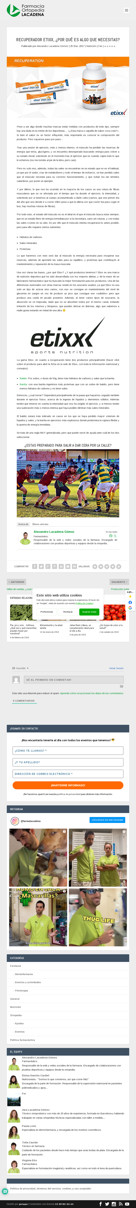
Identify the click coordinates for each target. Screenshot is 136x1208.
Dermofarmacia (24, 974)
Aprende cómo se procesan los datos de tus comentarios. (92, 693)
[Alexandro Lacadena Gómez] (25, 543)
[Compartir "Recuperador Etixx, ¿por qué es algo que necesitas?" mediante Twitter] (41, 566)
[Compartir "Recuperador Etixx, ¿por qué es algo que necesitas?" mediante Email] (68, 566)
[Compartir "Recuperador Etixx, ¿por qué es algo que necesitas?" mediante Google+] (48, 566)
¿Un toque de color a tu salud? (111, 626)
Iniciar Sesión (116, 668)
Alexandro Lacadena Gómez (52, 46)
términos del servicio (49, 1188)
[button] (38, 858)
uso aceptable (82, 1188)
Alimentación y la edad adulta (51, 626)
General (14, 999)
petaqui (23, 1204)
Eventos (20, 1031)
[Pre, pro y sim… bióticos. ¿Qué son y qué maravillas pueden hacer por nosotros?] (23, 612)
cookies (66, 1188)
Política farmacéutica (22, 1040)
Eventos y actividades (28, 982)
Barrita (23, 384)
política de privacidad (68, 794)
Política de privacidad (22, 1188)
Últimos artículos (40, 524)
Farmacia (15, 966)
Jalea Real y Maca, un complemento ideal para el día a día (82, 628)
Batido (23, 378)
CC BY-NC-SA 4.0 (64, 1204)
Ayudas (19, 1023)
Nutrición (91, 46)
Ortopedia (16, 1015)
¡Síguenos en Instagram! (107, 820)
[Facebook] (111, 536)
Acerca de (23, 524)
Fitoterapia (21, 990)
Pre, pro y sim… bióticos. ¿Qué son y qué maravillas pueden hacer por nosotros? (23, 629)
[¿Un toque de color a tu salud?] (113, 612)
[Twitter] (115, 536)
